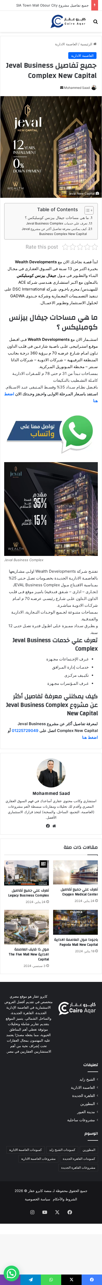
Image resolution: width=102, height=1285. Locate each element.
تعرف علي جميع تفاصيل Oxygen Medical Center (79, 892)
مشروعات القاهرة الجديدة (78, 1167)
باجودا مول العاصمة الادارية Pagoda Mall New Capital (76, 942)
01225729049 (25, 730)
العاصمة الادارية (66, 44)
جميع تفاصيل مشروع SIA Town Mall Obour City (52, 5)
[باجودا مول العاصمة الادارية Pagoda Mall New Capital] (75, 922)
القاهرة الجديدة (83, 1095)
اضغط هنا (90, 737)
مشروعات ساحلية (81, 1120)
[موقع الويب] (54, 826)
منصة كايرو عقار (40, 1191)
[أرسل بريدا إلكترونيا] (61, 88)
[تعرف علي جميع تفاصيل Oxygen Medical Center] (75, 872)
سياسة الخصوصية (37, 1199)
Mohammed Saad (77, 88)
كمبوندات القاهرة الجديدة (79, 1159)
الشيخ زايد (87, 1079)
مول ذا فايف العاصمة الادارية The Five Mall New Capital (29, 954)
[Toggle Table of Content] (86, 210)
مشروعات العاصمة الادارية (38, 1159)
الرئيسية (86, 44)
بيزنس (40, 275)
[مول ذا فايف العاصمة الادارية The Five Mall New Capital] (26, 927)
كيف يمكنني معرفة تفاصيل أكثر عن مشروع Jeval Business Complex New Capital (54, 231)
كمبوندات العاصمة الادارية (25, 1150)
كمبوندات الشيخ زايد (62, 1150)
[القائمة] (6, 23)
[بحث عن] (95, 23)
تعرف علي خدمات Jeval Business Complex (56, 223)
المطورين (87, 1104)
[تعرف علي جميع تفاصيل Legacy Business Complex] (26, 872)
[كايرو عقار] (68, 21)
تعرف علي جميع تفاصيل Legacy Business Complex (28, 893)
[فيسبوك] (48, 826)
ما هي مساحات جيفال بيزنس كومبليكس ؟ (57, 218)
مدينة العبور (86, 1112)
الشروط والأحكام (65, 1199)
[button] (11, 1273)
